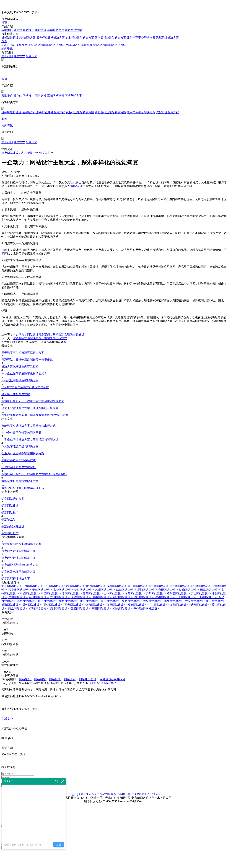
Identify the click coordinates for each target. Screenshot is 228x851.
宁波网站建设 (84, 589)
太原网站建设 (195, 601)
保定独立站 (8, 519)
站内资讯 (7, 48)
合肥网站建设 (168, 589)
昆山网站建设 (201, 593)
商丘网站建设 (18, 608)
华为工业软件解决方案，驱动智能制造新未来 (29, 408)
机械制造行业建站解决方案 (18, 37)
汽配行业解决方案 (167, 37)
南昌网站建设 (51, 593)
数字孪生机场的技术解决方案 (19, 481)
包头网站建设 (123, 608)
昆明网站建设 (156, 593)
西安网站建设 (74, 604)
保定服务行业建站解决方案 (18, 550)
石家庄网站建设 (19, 589)
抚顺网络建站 (39, 608)
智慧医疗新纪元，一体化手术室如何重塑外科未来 (32, 401)
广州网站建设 (53, 586)
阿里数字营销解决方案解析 (18, 467)
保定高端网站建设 (12, 526)
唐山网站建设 (216, 601)
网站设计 (76, 186)
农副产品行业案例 (12, 45)
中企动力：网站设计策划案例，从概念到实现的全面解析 (48, 334)
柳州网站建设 (69, 601)
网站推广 (28, 30)
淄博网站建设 (72, 593)
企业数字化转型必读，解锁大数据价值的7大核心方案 (34, 415)
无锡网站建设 (53, 604)
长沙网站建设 (201, 586)
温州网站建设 (32, 604)
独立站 (18, 30)
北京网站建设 (11, 586)
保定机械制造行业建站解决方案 (21, 543)
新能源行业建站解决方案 (110, 37)
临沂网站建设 (48, 601)
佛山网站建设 (102, 597)
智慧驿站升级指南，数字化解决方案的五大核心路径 (34, 474)
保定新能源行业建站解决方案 (19, 564)
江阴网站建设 (207, 597)
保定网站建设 (10, 152)
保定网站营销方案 (12, 498)
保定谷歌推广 (10, 533)
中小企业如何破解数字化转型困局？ (24, 373)
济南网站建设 (189, 589)
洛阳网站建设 (135, 593)
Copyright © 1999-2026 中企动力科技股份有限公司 (100, 794)
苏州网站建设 (105, 589)
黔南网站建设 (81, 608)
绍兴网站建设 (153, 601)
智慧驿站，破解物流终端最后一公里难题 (27, 359)
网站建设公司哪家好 (112, 679)
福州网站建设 (123, 597)
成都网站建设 (117, 586)
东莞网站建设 (63, 589)
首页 (4, 22)
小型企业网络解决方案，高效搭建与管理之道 (29, 439)
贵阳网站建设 (93, 593)
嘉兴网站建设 (165, 597)
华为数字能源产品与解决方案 (19, 446)
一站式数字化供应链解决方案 (19, 380)
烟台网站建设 (96, 604)
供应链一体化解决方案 (15, 394)
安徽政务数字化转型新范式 (18, 460)
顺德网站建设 (174, 601)
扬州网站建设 (39, 597)
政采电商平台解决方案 (141, 37)
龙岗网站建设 (90, 601)
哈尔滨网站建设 (178, 593)
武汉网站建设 (96, 586)
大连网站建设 (81, 597)
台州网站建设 (114, 593)
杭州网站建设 (159, 586)
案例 (4, 41)
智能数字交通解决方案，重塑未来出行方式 (40, 338)
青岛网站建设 (42, 589)
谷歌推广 (7, 30)
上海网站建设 (32, 586)
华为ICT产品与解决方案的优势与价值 (25, 387)
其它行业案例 (57, 45)
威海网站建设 (11, 604)
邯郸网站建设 (180, 604)
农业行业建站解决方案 (80, 37)
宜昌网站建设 (117, 604)
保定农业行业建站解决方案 (18, 557)
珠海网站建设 (126, 589)
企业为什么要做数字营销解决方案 (22, 453)
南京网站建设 (180, 586)
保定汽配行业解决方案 (15, 578)
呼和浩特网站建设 (147, 608)
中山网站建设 (159, 604)
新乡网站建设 (60, 608)
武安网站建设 (201, 604)
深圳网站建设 (74, 586)
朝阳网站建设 (102, 608)
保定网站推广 (10, 512)
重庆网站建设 (138, 586)
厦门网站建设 (147, 589)
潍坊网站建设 (210, 589)
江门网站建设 (186, 597)
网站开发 (70, 679)
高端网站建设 (55, 30)
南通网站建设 (30, 593)
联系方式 (19, 56)
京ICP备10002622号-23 (103, 683)
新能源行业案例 (100, 45)
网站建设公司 (87, 679)
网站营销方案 (73, 30)
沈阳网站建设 (18, 597)
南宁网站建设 (111, 601)
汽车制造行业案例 (77, 45)
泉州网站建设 (132, 601)
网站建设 (40, 30)
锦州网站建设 (27, 601)
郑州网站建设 (60, 597)
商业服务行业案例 (36, 45)
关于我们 (7, 56)
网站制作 (40, 679)
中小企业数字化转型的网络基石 (21, 432)
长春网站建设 (138, 604)
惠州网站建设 (144, 597)
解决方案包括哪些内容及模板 (19, 366)
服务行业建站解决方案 (50, 37)
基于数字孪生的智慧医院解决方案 (22, 352)
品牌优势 (31, 56)
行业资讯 (40, 152)
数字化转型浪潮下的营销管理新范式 (24, 488)
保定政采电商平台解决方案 (18, 571)
